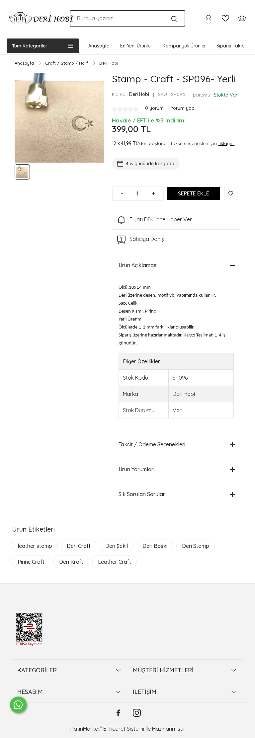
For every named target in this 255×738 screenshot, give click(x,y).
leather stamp (35, 546)
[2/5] (117, 109)
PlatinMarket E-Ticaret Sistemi (107, 728)
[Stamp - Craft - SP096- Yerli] (59, 117)
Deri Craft (79, 546)
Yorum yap (183, 108)
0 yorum (155, 108)
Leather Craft (114, 561)
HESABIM (30, 692)
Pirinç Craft (31, 561)
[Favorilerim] (225, 18)
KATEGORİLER (37, 670)
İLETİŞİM (144, 692)
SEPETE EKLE (193, 193)
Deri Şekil (116, 546)
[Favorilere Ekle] (230, 193)
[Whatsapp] (18, 705)
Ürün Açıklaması (138, 265)
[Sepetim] (238, 18)
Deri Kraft (71, 561)
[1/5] (114, 109)
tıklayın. (226, 143)
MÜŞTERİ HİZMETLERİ (163, 670)
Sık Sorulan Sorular (142, 494)
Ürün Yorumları (136, 469)
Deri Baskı (154, 546)
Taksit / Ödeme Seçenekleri (152, 444)
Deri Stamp (195, 546)
